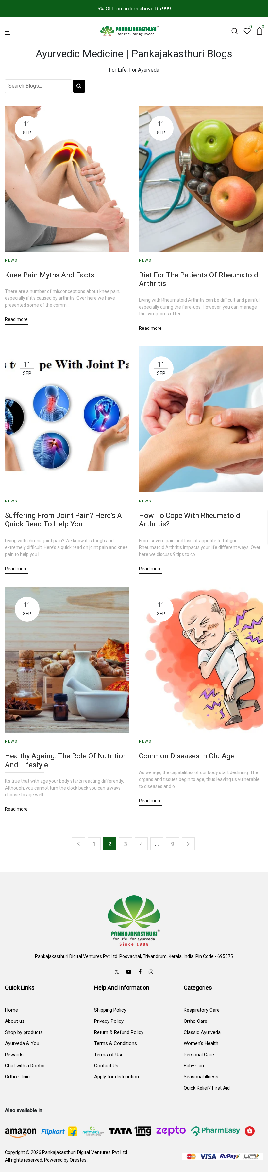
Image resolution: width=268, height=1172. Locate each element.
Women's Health (201, 1043)
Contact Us (106, 1066)
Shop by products (24, 1032)
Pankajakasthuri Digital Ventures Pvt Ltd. (85, 1152)
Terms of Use (109, 1054)
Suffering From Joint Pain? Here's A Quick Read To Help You (63, 519)
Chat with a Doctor (25, 1066)
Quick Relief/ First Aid (207, 1088)
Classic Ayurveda (202, 1032)
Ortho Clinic (17, 1077)
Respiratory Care (202, 1010)
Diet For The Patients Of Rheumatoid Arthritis (198, 279)
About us (15, 1021)
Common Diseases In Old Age (187, 756)
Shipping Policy (110, 1010)
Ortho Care (195, 1021)
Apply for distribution (116, 1077)
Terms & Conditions (115, 1043)
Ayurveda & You (22, 1043)
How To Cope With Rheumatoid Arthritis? (189, 519)
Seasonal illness (201, 1077)
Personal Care (199, 1054)
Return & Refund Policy (118, 1032)
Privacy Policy (109, 1021)
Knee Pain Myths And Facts (49, 275)
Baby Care (195, 1066)
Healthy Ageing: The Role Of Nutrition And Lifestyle (66, 760)
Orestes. (79, 1160)
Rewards (14, 1054)
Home (11, 1010)
